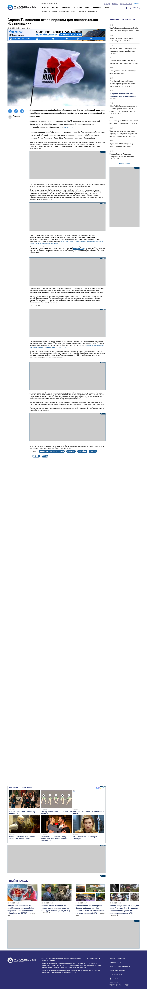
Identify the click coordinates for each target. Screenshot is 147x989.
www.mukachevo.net (78, 965)
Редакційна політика (117, 970)
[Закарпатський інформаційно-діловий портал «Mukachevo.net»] (23, 8)
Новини (44, 12)
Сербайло (82, 451)
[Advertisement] (67, 165)
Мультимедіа (64, 12)
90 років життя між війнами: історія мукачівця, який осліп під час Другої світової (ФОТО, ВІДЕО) (56, 908)
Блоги (73, 12)
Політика (55, 8)
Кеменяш (71, 451)
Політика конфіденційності (120, 966)
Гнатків (93, 451)
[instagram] (131, 8)
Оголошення (81, 12)
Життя (107, 8)
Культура (78, 8)
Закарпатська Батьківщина (52, 451)
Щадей (36, 456)
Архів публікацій (116, 974)
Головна (45, 8)
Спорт (87, 8)
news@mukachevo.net (117, 958)
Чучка (45, 456)
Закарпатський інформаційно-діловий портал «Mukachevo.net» (74, 958)
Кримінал (97, 8)
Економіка (66, 8)
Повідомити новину (126, 4)
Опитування (92, 12)
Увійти (137, 4)
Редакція (107, 4)
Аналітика (53, 12)
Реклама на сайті (116, 962)
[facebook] (127, 8)
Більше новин (124, 163)
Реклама (115, 4)
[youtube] (135, 8)
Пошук (139, 8)
